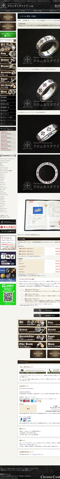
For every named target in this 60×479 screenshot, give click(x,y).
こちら (35, 454)
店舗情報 (4, 97)
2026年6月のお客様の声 (6, 137)
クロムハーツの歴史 (7, 117)
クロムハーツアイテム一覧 (8, 120)
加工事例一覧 (26, 20)
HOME (19, 20)
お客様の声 (5, 110)
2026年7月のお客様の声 (6, 133)
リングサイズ (5, 114)
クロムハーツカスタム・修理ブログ (7, 129)
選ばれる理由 (5, 104)
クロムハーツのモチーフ (8, 124)
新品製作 (4, 100)
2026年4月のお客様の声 (6, 145)
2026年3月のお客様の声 (6, 149)
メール (24, 444)
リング (33, 20)
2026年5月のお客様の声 (6, 141)
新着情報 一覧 (5, 107)
